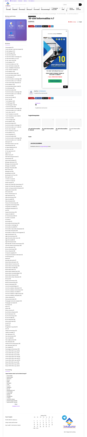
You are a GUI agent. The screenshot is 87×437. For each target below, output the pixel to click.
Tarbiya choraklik (9, 332)
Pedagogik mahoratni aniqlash (12, 301)
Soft (6, 328)
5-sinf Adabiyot (9, 71)
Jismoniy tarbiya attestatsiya (12, 245)
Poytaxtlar (7, 304)
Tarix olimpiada (8, 341)
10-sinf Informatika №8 (74, 129)
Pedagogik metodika (10, 303)
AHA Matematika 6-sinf (10, 143)
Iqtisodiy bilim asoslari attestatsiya (13, 243)
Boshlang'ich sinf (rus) (10, 175)
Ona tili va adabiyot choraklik (12, 291)
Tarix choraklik (8, 338)
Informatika (8, 221)
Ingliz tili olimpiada (9, 241)
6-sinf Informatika (9, 90)
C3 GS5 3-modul (9, 180)
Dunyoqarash (8, 47)
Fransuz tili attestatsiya (10, 203)
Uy (28, 13)
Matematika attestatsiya (11, 265)
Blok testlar (8, 169)
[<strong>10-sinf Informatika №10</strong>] (48, 119)
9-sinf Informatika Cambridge (12, 138)
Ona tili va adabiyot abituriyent (12, 288)
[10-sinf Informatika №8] (75, 119)
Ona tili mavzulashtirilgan (11, 286)
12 (34, 422)
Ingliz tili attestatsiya (10, 236)
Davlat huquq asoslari (12, 400)
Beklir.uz (25, 0)
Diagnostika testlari (9, 190)
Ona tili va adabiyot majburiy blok (13, 293)
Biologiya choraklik (9, 166)
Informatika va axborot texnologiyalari (14, 232)
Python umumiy (9, 310)
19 (34, 424)
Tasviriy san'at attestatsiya (11, 343)
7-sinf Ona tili (8, 117)
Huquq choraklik (9, 214)
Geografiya (9, 396)
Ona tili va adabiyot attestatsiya (13, 290)
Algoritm (7, 153)
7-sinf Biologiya (8, 103)
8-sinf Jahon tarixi (9, 129)
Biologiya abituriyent (10, 162)
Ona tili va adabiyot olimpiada (12, 295)
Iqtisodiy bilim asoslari (12, 402)
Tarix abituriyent (9, 334)
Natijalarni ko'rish (16, 406)
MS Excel (7, 278)
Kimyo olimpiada (9, 251)
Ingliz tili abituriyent (9, 234)
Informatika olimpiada (10, 230)
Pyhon (6, 306)
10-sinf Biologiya (9, 53)
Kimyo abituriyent (9, 247)
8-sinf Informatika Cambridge (12, 125)
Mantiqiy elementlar (10, 260)
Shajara (7, 325)
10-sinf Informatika (61, 13)
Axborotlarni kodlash (10, 160)
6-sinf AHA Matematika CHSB (12, 86)
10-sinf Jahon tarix (9, 60)
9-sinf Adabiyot (9, 132)
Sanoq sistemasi (72, 9)
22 (43, 424)
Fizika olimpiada (9, 201)
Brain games (8, 177)
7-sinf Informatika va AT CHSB (12, 110)
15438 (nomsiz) (78, 9)
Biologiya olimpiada (9, 167)
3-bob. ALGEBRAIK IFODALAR (11, 67)
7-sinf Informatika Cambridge (12, 108)
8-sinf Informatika (9, 123)
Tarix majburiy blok (9, 340)
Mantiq (7, 258)
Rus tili (8, 389)
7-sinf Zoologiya (9, 119)
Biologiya (9, 383)
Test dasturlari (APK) (10, 345)
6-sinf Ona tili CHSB (9, 97)
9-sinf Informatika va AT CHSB (12, 140)
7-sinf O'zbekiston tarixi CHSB (12, 116)
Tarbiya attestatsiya (10, 330)
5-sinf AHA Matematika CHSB (12, 75)
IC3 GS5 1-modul (9, 217)
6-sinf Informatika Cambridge (12, 92)
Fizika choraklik (8, 199)
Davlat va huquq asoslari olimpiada (13, 188)
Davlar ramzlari (8, 182)
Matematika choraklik (10, 267)
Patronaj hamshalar (10, 299)
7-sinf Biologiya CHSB (10, 104)
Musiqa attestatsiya (10, 280)
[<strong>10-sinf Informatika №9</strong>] (62, 119)
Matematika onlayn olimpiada (12, 277)
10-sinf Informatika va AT (11, 58)
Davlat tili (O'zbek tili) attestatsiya (13, 184)
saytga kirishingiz (44, 146)
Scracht (7, 323)
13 (37, 422)
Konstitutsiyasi (8, 256)
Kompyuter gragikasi (10, 253)
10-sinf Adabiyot (9, 51)
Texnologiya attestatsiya (11, 349)
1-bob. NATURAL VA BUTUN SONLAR (13, 49)
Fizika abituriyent (9, 195)
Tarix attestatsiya (9, 336)
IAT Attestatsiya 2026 (10, 216)
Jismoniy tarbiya (11, 399)
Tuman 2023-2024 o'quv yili (11, 358)
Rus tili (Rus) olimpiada (10, 312)
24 (49, 424)
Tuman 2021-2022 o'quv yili (11, 354)
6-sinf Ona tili (8, 95)
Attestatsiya (8, 158)
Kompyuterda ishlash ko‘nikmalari (13, 254)
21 (40, 424)
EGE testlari (8, 191)
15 (43, 422)
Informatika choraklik (10, 227)
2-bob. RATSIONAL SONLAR (11, 66)
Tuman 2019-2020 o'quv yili (11, 351)
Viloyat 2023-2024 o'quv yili (11, 365)
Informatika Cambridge (10, 225)
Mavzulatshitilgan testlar (36, 13)
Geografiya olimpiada (10, 208)
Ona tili (8, 386)
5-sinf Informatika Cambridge (12, 79)
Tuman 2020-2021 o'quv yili (11, 352)
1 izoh (80, 22)
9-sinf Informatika (9, 136)
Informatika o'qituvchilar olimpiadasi (13, 228)
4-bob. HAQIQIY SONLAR (10, 69)
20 (37, 424)
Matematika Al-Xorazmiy (11, 264)
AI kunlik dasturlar (9, 145)
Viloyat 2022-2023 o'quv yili (11, 364)
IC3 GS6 (7, 219)
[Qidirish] (80, 4)
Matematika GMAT (9, 269)
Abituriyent (7, 141)
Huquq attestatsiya (10, 212)
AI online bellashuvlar (10, 147)
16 (46, 422)
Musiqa (8, 394)
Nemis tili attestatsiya (10, 282)
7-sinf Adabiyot (9, 101)
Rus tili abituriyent (9, 314)
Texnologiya (10, 392)
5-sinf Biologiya (9, 77)
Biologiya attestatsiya (10, 164)
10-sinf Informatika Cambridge (12, 56)
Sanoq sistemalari (9, 321)
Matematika (10, 377)
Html (6, 210)
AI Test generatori (9, 151)
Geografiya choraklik (10, 206)
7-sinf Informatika (9, 106)
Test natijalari (8, 347)
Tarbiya (9, 397)
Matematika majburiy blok (11, 271)
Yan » (37, 428)
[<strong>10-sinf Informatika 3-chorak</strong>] (34, 119)
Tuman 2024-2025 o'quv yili (11, 360)
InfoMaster (20, 0)
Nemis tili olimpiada (9, 284)
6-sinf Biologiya (8, 88)
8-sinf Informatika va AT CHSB (12, 127)
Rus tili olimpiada (9, 319)
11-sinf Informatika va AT (11, 64)
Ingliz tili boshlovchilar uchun (11, 238)
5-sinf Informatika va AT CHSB (12, 80)
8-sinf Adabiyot (9, 121)
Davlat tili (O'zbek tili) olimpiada (12, 186)
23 (46, 424)
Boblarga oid (8, 171)
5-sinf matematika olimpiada (12, 82)
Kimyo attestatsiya (9, 249)
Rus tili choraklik (8, 317)
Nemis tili (9, 378)
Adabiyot (9, 387)
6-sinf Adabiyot (9, 84)
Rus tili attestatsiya (10, 315)
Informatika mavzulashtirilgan (49, 13)
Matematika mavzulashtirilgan (12, 273)
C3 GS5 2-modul (9, 179)
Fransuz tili (9, 393)
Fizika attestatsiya (9, 197)
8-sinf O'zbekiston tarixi (10, 130)
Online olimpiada (9, 297)
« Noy (34, 428)
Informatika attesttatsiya (11, 223)
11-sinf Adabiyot (9, 62)
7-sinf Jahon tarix (9, 112)
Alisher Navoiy (8, 154)
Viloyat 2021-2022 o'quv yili (11, 362)
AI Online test (8, 149)
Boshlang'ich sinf (9, 173)
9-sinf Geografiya (9, 134)
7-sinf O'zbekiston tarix (10, 114)
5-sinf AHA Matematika (10, 73)
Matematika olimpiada (10, 275)
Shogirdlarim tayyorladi (10, 327)
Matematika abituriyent (10, 262)
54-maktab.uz (31, 0)
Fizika (8, 381)
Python (7, 308)
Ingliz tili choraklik (9, 240)
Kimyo (8, 380)
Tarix (8, 384)
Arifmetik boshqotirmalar (11, 156)
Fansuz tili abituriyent (10, 193)
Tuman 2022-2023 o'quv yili (11, 356)
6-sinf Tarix (7, 99)
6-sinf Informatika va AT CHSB (12, 93)
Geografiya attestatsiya (11, 204)
